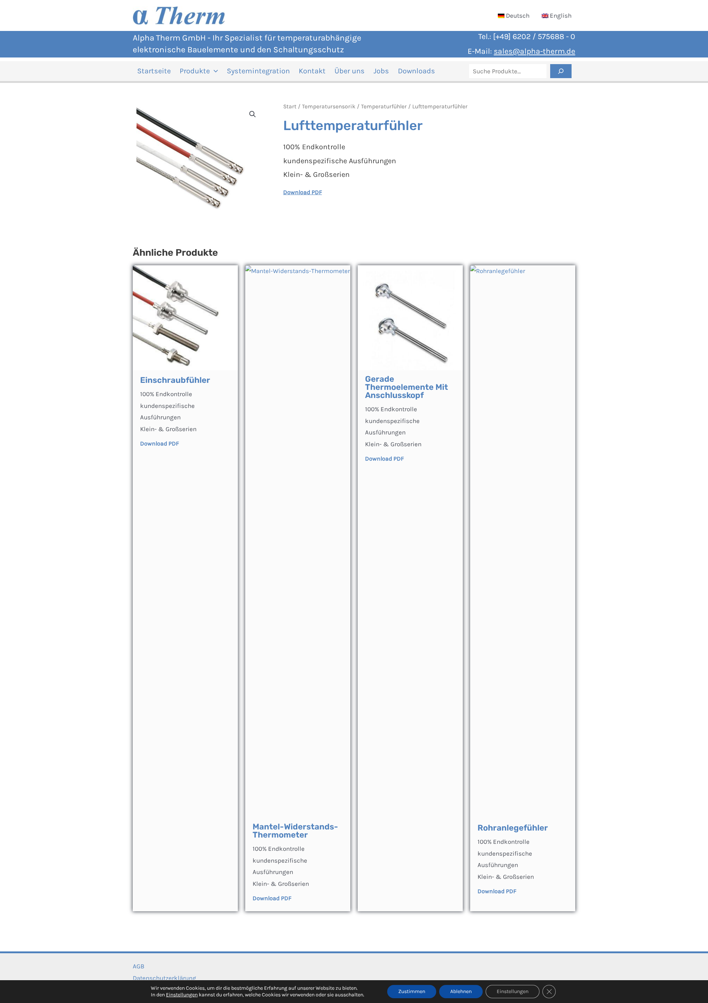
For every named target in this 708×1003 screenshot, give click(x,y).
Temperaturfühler (384, 106)
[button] (214, 71)
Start (289, 106)
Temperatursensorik (328, 106)
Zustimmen (411, 991)
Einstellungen (182, 995)
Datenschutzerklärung (164, 978)
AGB (139, 966)
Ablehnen (461, 991)
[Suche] (561, 71)
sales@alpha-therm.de (534, 51)
